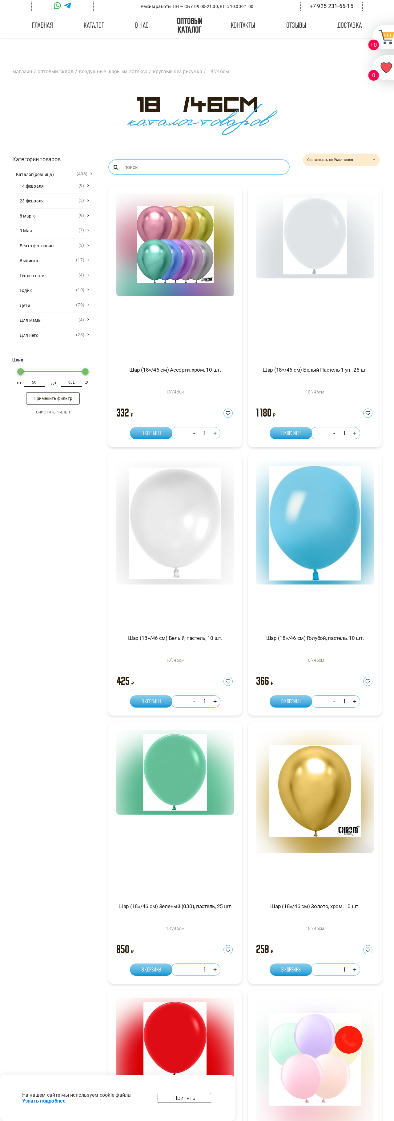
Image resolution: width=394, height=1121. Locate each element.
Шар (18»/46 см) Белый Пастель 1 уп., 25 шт (315, 370)
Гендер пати (32, 275)
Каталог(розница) (35, 174)
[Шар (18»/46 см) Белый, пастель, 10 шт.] (175, 542)
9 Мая (26, 230)
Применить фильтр (53, 398)
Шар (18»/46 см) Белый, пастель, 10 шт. (175, 638)
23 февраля (32, 200)
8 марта (28, 215)
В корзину (151, 433)
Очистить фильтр (53, 412)
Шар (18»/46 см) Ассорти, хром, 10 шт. (175, 370)
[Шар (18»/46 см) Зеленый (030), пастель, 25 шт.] (175, 810)
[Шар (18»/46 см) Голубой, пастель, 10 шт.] (314, 542)
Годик (26, 290)
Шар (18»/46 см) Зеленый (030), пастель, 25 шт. (175, 906)
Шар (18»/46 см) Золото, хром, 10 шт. (315, 906)
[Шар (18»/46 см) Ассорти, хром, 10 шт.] (175, 274)
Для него (29, 335)
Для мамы (31, 320)
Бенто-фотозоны (37, 245)
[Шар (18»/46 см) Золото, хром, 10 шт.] (314, 810)
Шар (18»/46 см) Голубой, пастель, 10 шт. (315, 638)
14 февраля (32, 186)
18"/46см (175, 391)
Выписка (29, 260)
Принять (184, 1098)
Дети (25, 305)
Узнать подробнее (44, 1101)
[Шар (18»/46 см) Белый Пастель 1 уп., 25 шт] (314, 274)
